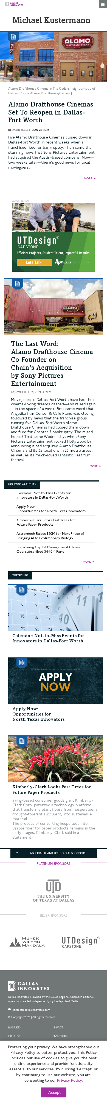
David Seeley (21, 130)
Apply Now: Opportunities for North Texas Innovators (51, 508)
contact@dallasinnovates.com (31, 1010)
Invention (61, 1036)
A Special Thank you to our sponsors (57, 853)
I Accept (53, 1092)
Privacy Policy (69, 1080)
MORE (88, 178)
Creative (14, 1036)
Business (14, 1027)
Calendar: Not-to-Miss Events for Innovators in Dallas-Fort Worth (43, 495)
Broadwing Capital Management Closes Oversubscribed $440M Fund (48, 549)
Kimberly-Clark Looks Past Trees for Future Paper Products (45, 522)
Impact (58, 1027)
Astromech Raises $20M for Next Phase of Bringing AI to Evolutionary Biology (50, 535)
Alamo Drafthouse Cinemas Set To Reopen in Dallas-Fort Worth (50, 113)
